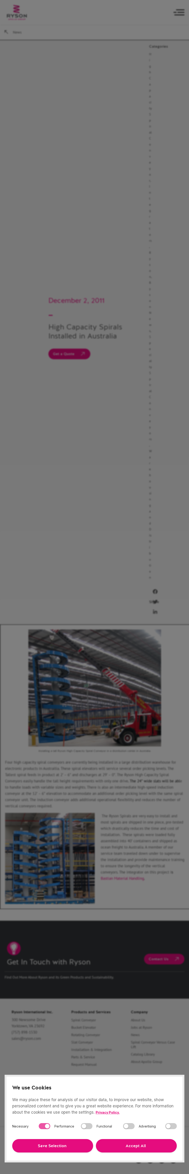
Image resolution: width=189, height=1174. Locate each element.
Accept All (136, 1146)
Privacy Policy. (108, 1112)
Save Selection (52, 1146)
